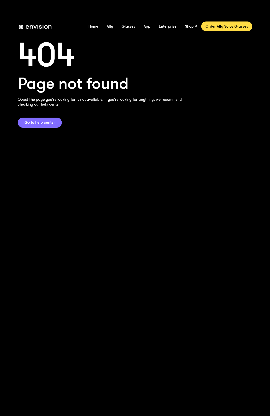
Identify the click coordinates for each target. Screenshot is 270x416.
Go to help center (39, 122)
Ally (110, 26)
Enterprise (168, 26)
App (147, 26)
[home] (34, 27)
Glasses (128, 26)
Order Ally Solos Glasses (226, 26)
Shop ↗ (191, 26)
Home (93, 26)
